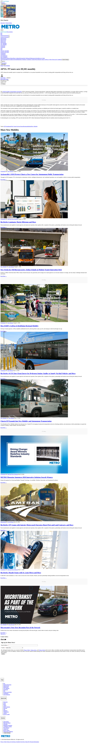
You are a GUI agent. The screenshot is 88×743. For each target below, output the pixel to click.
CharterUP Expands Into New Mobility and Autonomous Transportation (26, 421)
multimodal (9, 126)
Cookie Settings (65, 59)
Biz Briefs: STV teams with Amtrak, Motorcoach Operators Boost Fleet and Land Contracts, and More (37, 525)
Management (3, 38)
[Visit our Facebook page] (1, 639)
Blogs (8, 58)
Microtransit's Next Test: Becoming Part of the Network (20, 627)
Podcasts (21, 58)
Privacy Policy (49, 59)
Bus (1, 33)
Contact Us (43, 59)
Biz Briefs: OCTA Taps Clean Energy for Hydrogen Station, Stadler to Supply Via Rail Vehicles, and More (38, 373)
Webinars (27, 58)
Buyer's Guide (41, 58)
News (10, 1)
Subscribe (3, 23)
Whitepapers (32, 58)
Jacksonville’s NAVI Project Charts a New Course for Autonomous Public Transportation (32, 174)
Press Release (38, 59)
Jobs (24, 58)
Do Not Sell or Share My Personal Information (29, 741)
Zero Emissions (4, 55)
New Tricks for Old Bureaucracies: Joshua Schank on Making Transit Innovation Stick (31, 270)
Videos (11, 58)
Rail (1, 48)
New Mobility (4, 43)
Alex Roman (10, 171)
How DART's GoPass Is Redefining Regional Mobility (19, 326)
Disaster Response (5, 35)
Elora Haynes (11, 624)
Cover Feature (6, 1)
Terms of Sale (16, 741)
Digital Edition (9, 23)
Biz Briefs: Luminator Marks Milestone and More (18, 222)
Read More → (4, 179)
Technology (3, 53)
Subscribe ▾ (3, 4)
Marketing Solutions (21, 59)
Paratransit (3, 45)
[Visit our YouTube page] (5, 639)
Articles (13, 1)
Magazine (3, 58)
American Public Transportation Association (12, 91)
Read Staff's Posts (4, 79)
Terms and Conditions (57, 59)
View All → (3, 634)
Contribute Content (30, 59)
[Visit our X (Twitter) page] (4, 639)
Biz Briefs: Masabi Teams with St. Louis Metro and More (21, 573)
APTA (5, 126)
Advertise (15, 59)
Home (2, 65)
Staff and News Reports (12, 219)
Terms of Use (10, 741)
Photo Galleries (16, 58)
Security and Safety (5, 50)
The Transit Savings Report (17, 126)
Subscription (3, 59)
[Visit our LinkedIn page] (2, 639)
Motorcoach (3, 40)
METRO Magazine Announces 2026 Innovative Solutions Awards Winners (27, 477)
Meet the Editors (9, 59)
